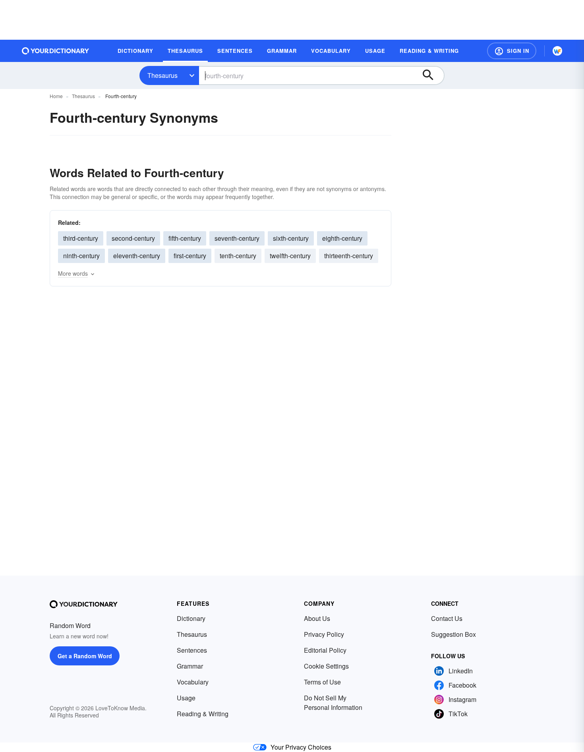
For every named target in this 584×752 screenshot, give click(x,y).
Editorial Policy (325, 650)
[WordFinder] (557, 51)
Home (56, 96)
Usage (186, 697)
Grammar (190, 666)
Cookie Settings (326, 666)
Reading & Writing (202, 713)
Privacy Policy (324, 634)
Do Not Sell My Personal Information (333, 702)
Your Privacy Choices (301, 747)
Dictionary (191, 618)
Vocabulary (193, 681)
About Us (317, 618)
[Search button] (432, 75)
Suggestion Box (453, 634)
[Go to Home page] (55, 50)
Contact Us (446, 618)
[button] (511, 51)
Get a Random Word (85, 656)
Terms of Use (322, 681)
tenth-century (238, 255)
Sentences (192, 650)
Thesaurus (162, 75)
